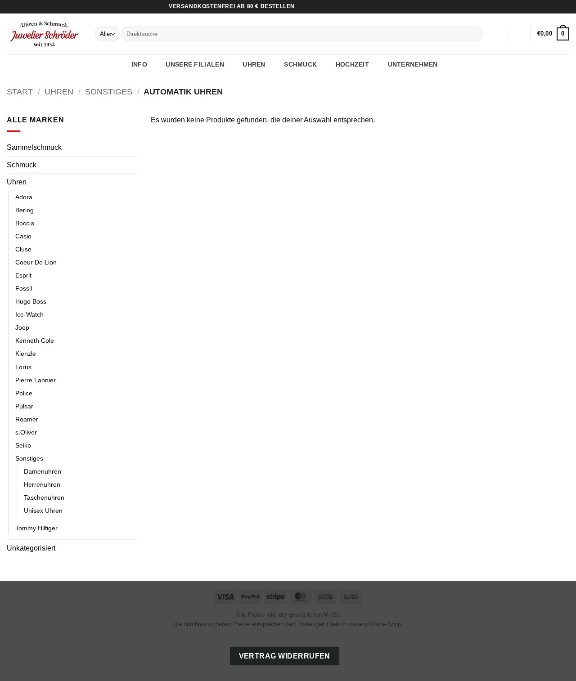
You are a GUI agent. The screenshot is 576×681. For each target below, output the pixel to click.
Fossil (23, 288)
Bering (24, 210)
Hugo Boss (30, 301)
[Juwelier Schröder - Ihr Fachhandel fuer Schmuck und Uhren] (44, 34)
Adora (23, 197)
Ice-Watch (29, 314)
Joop (22, 327)
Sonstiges (108, 91)
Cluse (23, 249)
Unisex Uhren (43, 510)
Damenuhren (42, 471)
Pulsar (24, 406)
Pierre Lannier (35, 380)
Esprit (23, 275)
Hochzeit (352, 64)
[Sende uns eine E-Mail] (564, 7)
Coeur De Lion (36, 262)
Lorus (23, 367)
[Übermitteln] (473, 34)
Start (20, 91)
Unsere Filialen (195, 64)
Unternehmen (413, 64)
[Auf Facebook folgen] (547, 7)
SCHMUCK (300, 64)
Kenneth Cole (34, 340)
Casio (23, 236)
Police (23, 393)
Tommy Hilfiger (36, 528)
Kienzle (25, 353)
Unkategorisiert (31, 548)
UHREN (254, 64)
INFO (139, 64)
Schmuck (21, 165)
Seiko (23, 445)
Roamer (26, 419)
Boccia (24, 223)
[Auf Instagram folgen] (556, 7)
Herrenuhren (42, 484)
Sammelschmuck (34, 147)
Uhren (59, 91)
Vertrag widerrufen (284, 656)
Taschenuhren (44, 497)
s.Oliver (26, 432)
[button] (519, 34)
